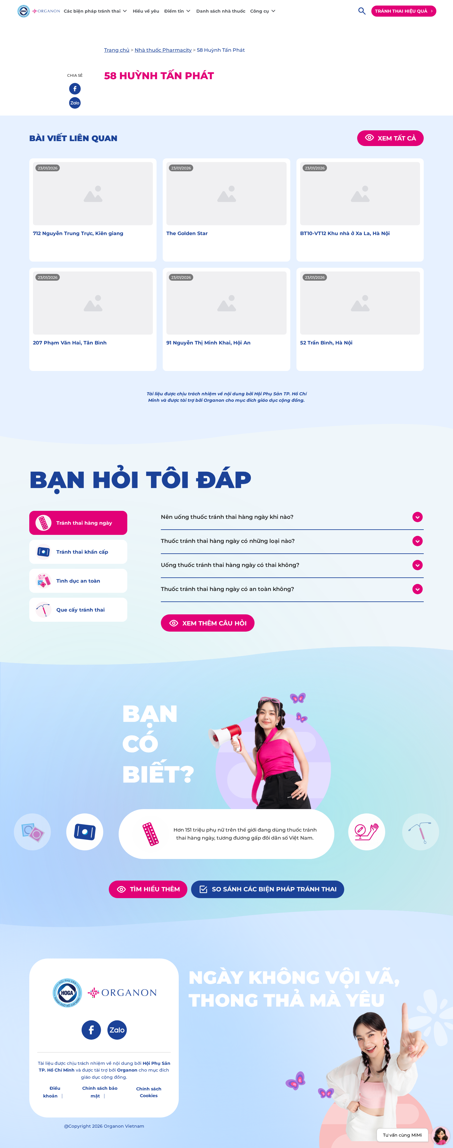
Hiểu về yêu (146, 11)
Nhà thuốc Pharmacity (163, 50)
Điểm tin (174, 11)
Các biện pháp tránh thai (92, 11)
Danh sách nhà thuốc (220, 11)
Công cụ (259, 11)
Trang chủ (116, 50)
